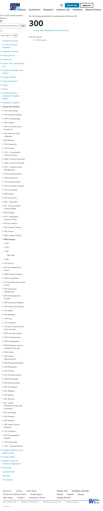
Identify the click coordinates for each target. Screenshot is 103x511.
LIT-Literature (10, 322)
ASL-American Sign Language (12, 134)
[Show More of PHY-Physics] (3, 371)
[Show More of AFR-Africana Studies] (3, 115)
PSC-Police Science (12, 383)
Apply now (87, 5)
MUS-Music (8, 352)
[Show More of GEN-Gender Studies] (3, 235)
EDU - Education (11, 202)
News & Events (93, 9)
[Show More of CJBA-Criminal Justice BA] (3, 159)
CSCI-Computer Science (14, 186)
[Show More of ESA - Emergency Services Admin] (3, 217)
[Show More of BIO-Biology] (3, 140)
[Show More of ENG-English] (3, 213)
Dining (19, 491)
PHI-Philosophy (10, 367)
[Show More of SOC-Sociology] (3, 412)
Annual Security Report (72, 502)
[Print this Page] (1, 21)
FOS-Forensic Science (12, 227)
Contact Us (6, 506)
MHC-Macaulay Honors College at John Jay (13, 346)
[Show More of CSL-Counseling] (3, 190)
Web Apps (8, 497)
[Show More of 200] (4, 247)
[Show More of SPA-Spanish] (3, 416)
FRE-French (8, 231)
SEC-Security (9, 399)
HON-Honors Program (13, 274)
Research (48, 9)
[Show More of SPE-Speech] (3, 420)
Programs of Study (10, 41)
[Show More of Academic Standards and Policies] (1, 70)
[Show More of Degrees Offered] (1, 77)
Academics (34, 9)
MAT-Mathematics (11, 341)
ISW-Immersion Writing (14, 306)
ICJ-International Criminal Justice (14, 283)
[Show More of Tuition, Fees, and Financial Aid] (1, 63)
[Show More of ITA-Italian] (3, 311)
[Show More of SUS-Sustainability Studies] (3, 435)
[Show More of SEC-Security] (3, 399)
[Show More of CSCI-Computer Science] (3, 186)
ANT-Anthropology (12, 119)
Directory (7, 491)
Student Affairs (8, 457)
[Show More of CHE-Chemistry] (3, 144)
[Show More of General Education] (1, 81)
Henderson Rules (37, 497)
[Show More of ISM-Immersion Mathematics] (3, 289)
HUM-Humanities (11, 278)
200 (7, 247)
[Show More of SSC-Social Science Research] (3, 424)
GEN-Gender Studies (12, 235)
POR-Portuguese (11, 379)
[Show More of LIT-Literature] (3, 323)
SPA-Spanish (9, 416)
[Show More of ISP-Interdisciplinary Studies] (3, 296)
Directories (6, 468)
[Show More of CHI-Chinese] (3, 148)
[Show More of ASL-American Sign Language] (3, 133)
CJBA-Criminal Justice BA (14, 159)
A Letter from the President (9, 46)
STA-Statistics (10, 431)
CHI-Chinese (9, 148)
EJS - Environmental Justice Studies (12, 207)
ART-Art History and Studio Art (12, 128)
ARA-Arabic (9, 122)
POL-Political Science (12, 375)
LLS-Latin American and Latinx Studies (14, 328)
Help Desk (31, 491)
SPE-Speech (9, 420)
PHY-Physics (9, 371)
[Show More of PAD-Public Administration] (3, 356)
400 (7, 259)
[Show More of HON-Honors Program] (3, 274)
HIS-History (9, 263)
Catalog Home (8, 472)
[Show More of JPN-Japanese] (3, 315)
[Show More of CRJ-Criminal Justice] (3, 182)
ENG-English (9, 212)
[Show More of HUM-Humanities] (3, 278)
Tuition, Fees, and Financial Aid (13, 65)
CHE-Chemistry (10, 144)
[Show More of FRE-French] (3, 231)
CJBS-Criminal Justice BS (14, 163)
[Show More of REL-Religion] (3, 391)
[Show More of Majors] (1, 85)
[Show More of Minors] (1, 89)
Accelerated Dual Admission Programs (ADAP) (10, 96)
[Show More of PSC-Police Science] (3, 383)
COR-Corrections (11, 178)
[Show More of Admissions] (1, 59)
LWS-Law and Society (13, 333)
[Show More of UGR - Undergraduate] (3, 446)
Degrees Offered (9, 77)
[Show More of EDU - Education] (3, 202)
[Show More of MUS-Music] (3, 352)
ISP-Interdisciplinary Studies (12, 297)
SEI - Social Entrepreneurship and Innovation (13, 406)
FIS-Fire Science (10, 223)
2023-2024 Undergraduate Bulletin (40, 16)
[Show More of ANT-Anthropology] (3, 119)
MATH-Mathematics (12, 337)
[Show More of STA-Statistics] (3, 431)
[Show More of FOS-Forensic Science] (3, 227)
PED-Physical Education (14, 363)
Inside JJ (21, 497)
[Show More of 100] (4, 243)
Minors (5, 89)
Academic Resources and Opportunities (12, 451)
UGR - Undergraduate (13, 446)
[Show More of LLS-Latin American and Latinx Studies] (3, 326)
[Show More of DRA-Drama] (3, 194)
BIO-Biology (9, 140)
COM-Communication (13, 174)
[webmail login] (61, 5)
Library (80, 494)
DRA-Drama (9, 194)
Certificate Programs (11, 102)
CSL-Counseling (10, 190)
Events (60, 494)
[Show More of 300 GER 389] (4, 251)
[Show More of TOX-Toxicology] (3, 442)
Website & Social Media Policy (29, 502)
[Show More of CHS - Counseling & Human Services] (3, 152)
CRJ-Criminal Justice (12, 182)
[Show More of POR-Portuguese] (3, 379)
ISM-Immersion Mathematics (10, 290)
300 (7, 251)
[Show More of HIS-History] (3, 263)
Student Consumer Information (52, 502)
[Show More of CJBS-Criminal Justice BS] (3, 163)
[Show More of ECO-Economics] (3, 198)
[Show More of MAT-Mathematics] (3, 341)
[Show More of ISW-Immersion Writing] (3, 306)
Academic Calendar (10, 51)
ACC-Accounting (11, 111)
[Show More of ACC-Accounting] (3, 111)
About (22, 9)
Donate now (72, 5)
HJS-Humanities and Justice (12, 268)
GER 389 (10, 255)
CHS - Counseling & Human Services (12, 153)
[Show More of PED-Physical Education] (3, 363)
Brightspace (36, 494)
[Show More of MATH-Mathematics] (3, 337)
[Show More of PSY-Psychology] (3, 387)
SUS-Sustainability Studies (12, 436)
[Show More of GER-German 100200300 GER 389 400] (3, 239)
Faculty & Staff (64, 497)
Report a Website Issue (9, 502)
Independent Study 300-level (52, 30)
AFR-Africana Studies (13, 115)
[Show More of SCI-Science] (3, 395)
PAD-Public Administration (10, 357)
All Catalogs (7, 480)
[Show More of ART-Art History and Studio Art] (3, 127)
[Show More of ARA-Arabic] (3, 123)
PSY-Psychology (10, 387)
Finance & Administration (14, 494)
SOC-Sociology (10, 412)
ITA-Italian (8, 310)
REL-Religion (9, 391)
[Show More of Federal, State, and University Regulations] (1, 461)
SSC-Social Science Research (11, 426)
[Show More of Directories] (1, 468)
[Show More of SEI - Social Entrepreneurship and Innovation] (3, 403)
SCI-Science (9, 395)
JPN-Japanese (9, 314)
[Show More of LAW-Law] (3, 319)
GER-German (9, 239)
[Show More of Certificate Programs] (1, 103)
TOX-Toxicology (10, 442)
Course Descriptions (11, 107)
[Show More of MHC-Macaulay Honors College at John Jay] (3, 345)
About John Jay (8, 55)
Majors (5, 85)
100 (7, 243)
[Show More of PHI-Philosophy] (3, 367)
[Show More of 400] (4, 259)
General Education (10, 81)
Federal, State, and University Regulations (11, 462)
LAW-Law (8, 318)
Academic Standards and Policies (12, 71)
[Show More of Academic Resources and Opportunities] (1, 450)
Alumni (70, 494)
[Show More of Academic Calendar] (1, 51)
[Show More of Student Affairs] (1, 457)
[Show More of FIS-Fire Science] (3, 223)
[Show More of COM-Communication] (3, 174)
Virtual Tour (62, 491)
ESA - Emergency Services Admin (11, 218)
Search (15, 35)
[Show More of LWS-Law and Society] (3, 333)
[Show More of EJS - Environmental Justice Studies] (3, 206)
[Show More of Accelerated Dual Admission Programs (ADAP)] (1, 93)
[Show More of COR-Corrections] (3, 178)
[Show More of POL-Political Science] (3, 375)
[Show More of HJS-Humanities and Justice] (3, 267)
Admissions (7, 59)
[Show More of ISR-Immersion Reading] (3, 302)
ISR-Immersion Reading (13, 302)
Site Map (6, 476)
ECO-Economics (10, 198)
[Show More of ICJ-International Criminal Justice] (3, 282)
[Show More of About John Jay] (1, 55)
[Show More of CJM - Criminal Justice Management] (3, 167)
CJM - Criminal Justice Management (13, 168)
